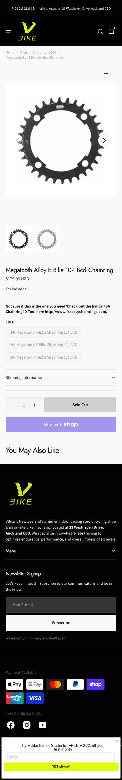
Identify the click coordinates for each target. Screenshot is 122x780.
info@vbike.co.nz (48, 8)
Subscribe (61, 622)
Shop (23, 52)
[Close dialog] (116, 741)
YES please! (61, 766)
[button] (8, 31)
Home (10, 52)
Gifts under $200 (44, 52)
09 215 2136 (23, 8)
